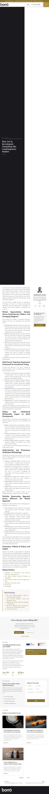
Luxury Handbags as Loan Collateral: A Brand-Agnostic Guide (12, 763)
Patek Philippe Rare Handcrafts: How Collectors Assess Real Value (12, 731)
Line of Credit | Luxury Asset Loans (9, 543)
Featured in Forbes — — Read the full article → (24, 1)
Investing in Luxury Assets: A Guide (12, 583)
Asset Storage (8, 586)
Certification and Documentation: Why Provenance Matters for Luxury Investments (17, 473)
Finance (6, 137)
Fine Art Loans (24, 542)
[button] (35, 306)
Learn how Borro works (12, 609)
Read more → (6, 742)
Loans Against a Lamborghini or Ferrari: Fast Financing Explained (35, 731)
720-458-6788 (26, 636)
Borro (3, 137)
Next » (28, 777)
